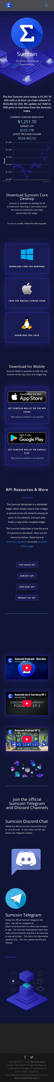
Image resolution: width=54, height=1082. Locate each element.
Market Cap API (27, 597)
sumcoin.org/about (17, 541)
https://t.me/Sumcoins (15, 926)
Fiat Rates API (27, 564)
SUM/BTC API (27, 575)
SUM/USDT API (27, 586)
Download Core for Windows (27, 266)
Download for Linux (27, 335)
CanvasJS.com (46, 182)
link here (42, 826)
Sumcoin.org (37, 1061)
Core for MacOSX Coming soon (27, 300)
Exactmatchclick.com (26, 1078)
